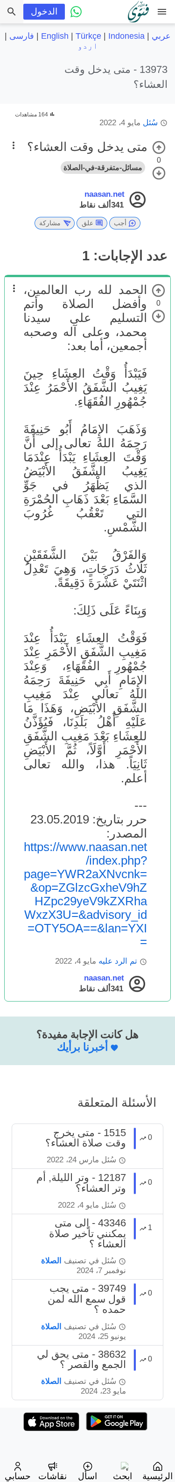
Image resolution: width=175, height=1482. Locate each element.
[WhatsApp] (76, 11)
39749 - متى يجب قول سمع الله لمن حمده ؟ (87, 1298)
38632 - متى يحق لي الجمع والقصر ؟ (81, 1359)
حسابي (18, 1476)
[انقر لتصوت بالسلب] (159, 173)
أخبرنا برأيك (82, 1047)
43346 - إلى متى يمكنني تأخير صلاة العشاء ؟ (87, 1233)
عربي (161, 36)
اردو (87, 45)
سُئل (150, 122)
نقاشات (52, 1476)
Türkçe (88, 36)
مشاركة (50, 223)
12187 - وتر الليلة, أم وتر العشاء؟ (81, 1183)
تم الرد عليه (117, 961)
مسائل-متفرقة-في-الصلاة (102, 168)
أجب (120, 223)
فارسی (21, 36)
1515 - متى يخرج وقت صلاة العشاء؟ (85, 1138)
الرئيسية (157, 1476)
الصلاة (51, 1260)
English (55, 36)
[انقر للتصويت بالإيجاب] (159, 147)
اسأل (87, 1476)
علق (87, 223)
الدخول (44, 11)
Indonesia (126, 36)
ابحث (122, 1476)
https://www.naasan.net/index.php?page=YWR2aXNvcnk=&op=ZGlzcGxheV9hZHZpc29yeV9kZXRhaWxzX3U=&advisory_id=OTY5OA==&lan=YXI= (85, 894)
